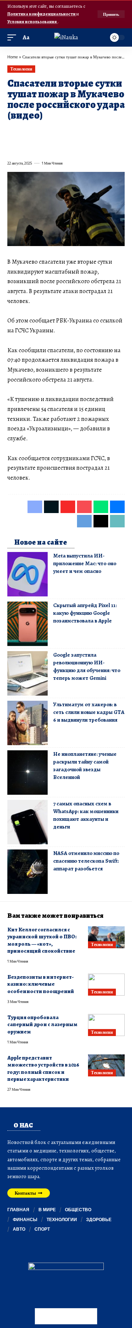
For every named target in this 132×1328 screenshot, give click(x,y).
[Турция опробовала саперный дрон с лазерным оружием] (106, 1025)
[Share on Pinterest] (52, 132)
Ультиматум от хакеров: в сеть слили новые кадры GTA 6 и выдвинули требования (88, 712)
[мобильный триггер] (13, 38)
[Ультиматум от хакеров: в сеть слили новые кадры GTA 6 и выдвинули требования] (27, 723)
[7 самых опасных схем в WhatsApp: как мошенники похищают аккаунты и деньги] (27, 822)
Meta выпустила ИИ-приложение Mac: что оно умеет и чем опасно (84, 563)
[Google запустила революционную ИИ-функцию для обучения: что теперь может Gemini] (27, 673)
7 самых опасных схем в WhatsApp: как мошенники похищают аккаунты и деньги (85, 815)
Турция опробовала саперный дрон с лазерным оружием (42, 1024)
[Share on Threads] (26, 147)
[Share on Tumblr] (92, 132)
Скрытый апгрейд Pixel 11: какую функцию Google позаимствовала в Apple (85, 613)
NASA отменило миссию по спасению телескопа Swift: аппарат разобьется (86, 860)
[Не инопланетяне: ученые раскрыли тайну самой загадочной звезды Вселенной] (27, 772)
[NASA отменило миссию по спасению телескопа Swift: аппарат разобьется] (27, 871)
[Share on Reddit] (105, 132)
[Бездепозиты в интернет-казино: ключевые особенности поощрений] (106, 985)
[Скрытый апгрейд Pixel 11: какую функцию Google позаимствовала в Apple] (27, 624)
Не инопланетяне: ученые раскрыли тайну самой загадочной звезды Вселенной (85, 765)
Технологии (21, 69)
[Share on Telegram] (12, 147)
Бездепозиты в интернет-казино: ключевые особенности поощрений (41, 984)
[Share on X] (26, 132)
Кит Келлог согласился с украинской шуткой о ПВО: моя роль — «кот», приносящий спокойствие (42, 940)
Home (12, 56)
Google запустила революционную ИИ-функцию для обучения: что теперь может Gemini (86, 666)
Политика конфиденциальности (41, 14)
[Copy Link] (39, 147)
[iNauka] (66, 37)
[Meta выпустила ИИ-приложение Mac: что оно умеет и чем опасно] (27, 574)
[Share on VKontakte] (118, 132)
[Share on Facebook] (12, 132)
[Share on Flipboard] (39, 132)
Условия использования (32, 21)
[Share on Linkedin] (78, 132)
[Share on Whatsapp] (65, 132)
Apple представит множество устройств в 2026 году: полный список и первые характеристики (43, 1068)
